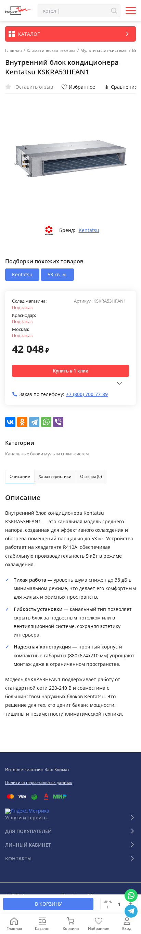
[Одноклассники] (22, 422)
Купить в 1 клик (70, 371)
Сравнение (124, 87)
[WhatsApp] (46, 422)
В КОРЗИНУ (48, 904)
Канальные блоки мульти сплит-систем (47, 454)
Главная (13, 50)
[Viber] (58, 422)
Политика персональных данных (38, 782)
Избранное (82, 87)
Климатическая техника (51, 50)
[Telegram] (34, 422)
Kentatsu (89, 230)
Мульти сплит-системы (103, 50)
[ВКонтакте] (10, 422)
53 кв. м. (57, 274)
